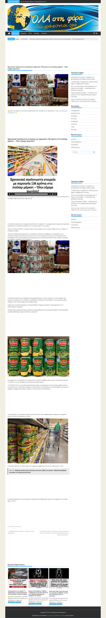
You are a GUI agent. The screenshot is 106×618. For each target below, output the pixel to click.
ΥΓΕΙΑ (30, 33)
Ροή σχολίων (74, 144)
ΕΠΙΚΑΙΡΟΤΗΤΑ (12, 526)
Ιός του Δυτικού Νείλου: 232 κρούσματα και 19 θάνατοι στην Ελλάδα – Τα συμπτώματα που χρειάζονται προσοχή (84, 88)
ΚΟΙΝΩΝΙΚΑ (15, 33)
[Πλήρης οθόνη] (55, 194)
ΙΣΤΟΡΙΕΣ (74, 118)
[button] (32, 171)
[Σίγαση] (53, 194)
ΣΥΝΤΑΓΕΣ (44, 33)
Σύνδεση (73, 139)
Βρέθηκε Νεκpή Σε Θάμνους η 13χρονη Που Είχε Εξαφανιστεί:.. (21, 532)
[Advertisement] (38, 53)
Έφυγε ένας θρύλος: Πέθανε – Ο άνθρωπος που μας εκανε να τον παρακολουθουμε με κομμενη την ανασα (84, 94)
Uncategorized (75, 110)
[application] (32, 171)
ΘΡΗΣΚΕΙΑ (23, 33)
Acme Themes (70, 615)
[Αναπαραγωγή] (9, 194)
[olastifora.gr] (53, 30)
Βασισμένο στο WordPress (39, 615)
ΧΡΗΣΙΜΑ (36, 33)
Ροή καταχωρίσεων (76, 142)
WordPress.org (75, 147)
